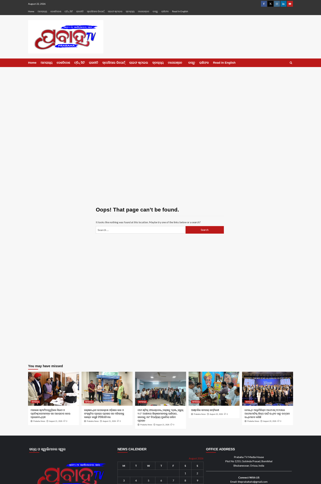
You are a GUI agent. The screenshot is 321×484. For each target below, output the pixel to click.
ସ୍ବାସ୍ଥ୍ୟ (130, 11)
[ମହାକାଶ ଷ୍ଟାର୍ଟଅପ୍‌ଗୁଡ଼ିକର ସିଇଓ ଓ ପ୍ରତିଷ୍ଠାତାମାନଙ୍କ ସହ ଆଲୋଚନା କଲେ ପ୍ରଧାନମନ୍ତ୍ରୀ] (53, 389)
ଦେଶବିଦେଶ (55, 11)
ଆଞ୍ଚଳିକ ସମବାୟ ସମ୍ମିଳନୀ (205, 410)
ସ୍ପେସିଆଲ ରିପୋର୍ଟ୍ (95, 11)
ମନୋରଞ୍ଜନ (143, 11)
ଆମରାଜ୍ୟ (42, 11)
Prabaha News (39, 421)
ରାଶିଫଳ (165, 11)
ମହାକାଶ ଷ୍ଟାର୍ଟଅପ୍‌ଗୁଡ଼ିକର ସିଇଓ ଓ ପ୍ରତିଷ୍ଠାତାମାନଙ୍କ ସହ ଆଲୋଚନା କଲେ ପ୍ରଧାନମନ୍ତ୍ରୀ (50, 413)
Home (31, 11)
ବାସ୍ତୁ (155, 11)
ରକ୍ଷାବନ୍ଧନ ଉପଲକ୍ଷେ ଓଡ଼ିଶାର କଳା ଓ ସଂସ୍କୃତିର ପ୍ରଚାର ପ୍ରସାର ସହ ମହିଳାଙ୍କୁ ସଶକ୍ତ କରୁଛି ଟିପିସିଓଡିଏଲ (104, 413)
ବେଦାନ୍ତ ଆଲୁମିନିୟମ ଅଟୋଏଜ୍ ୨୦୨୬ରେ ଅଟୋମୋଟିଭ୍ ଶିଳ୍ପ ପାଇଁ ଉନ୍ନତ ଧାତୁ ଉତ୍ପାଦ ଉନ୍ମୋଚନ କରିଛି (267, 413)
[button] (291, 63)
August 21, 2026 (55, 421)
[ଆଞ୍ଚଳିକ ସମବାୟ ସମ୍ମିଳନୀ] (214, 389)
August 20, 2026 (216, 414)
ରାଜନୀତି (80, 11)
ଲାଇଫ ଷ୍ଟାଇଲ (115, 11)
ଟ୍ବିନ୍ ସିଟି (69, 11)
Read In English (180, 11)
